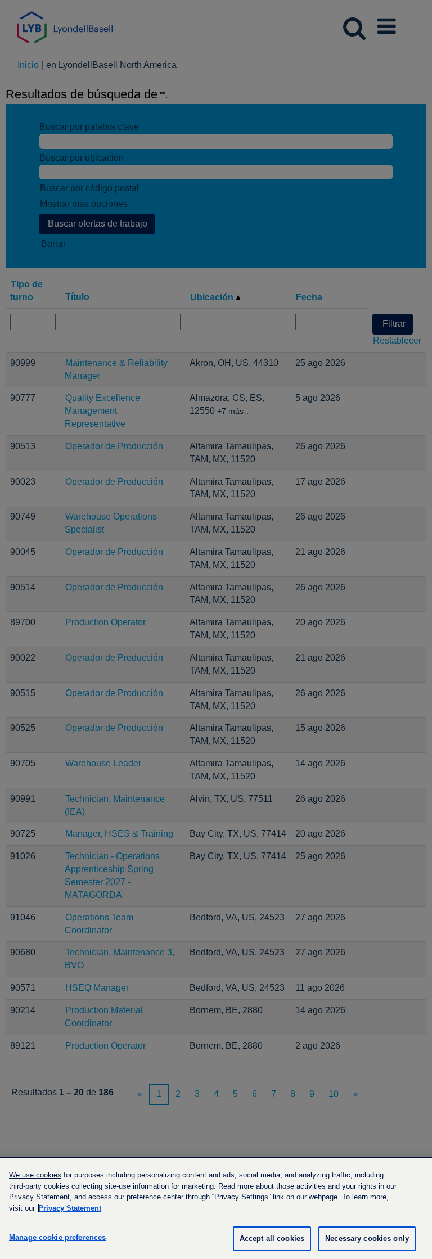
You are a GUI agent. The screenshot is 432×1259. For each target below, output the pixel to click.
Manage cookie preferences (57, 1237)
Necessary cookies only (367, 1238)
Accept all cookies (272, 1238)
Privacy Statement (69, 1208)
